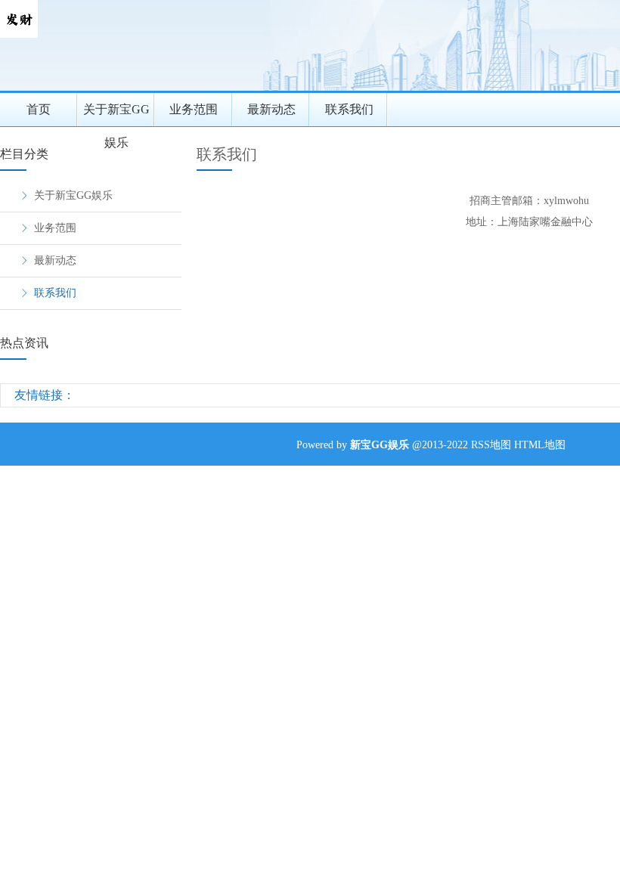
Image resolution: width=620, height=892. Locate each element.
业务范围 (193, 109)
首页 (38, 109)
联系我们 (349, 109)
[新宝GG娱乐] (19, 34)
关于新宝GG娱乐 (116, 114)
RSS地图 (491, 445)
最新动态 (271, 109)
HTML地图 (540, 445)
